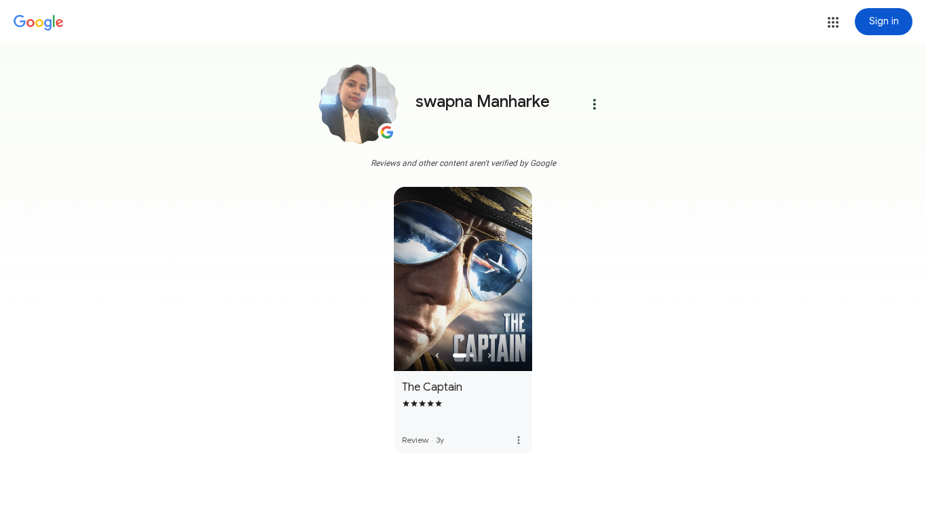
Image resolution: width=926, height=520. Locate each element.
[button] (833, 22)
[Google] (39, 23)
